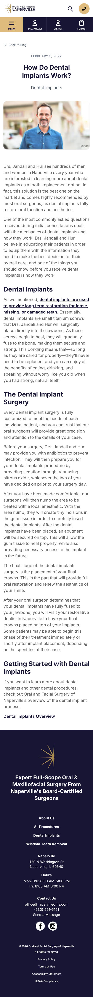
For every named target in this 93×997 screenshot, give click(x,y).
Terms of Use (46, 966)
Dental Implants (46, 835)
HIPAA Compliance (46, 981)
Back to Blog (18, 45)
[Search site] (70, 8)
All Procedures (46, 827)
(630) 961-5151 (46, 909)
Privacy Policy (46, 959)
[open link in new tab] (40, 926)
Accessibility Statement (46, 973)
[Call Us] (84, 8)
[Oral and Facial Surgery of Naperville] (20, 9)
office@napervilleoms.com (46, 904)
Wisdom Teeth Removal (46, 844)
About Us (47, 818)
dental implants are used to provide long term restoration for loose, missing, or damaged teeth (46, 306)
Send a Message (46, 914)
